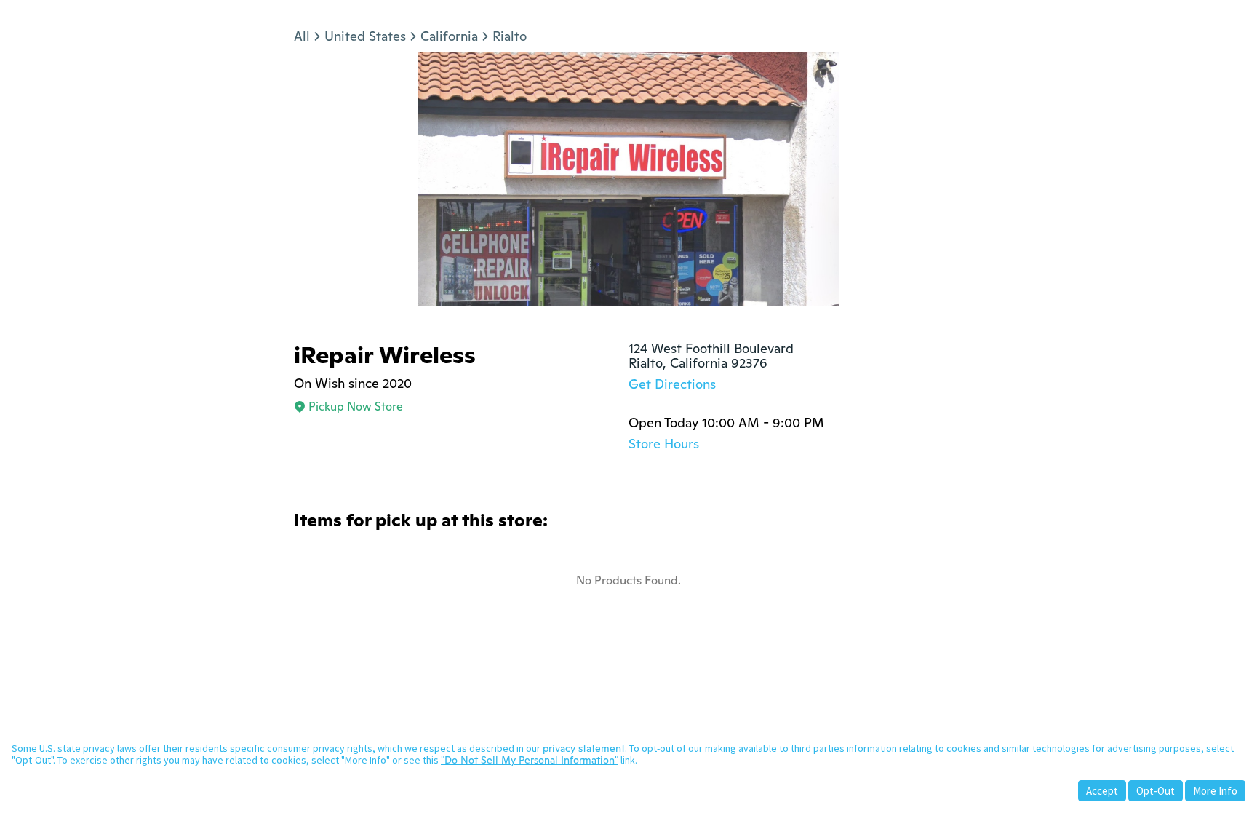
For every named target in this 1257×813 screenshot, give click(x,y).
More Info (1215, 791)
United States (365, 36)
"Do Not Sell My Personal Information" (529, 759)
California (449, 36)
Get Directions (672, 384)
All (302, 36)
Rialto (509, 36)
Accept (1102, 791)
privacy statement (584, 748)
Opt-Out (1155, 791)
